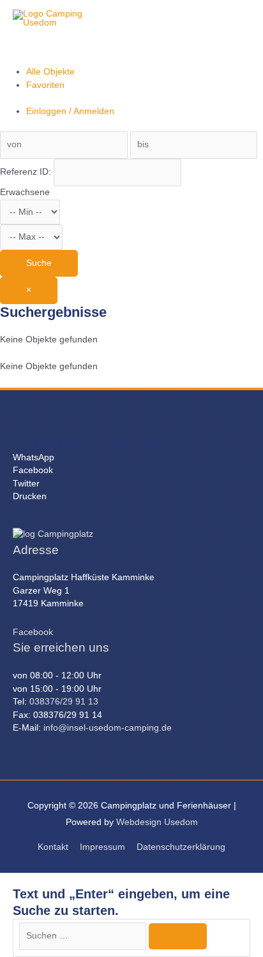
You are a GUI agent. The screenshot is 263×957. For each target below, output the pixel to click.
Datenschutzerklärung (181, 847)
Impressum (102, 847)
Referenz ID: (27, 172)
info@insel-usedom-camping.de (107, 728)
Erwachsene (25, 192)
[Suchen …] (84, 935)
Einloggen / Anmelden (70, 111)
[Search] (178, 936)
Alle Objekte (50, 72)
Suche (39, 263)
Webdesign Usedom (157, 822)
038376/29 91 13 (63, 701)
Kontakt (53, 847)
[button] (131, 458)
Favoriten (45, 85)
